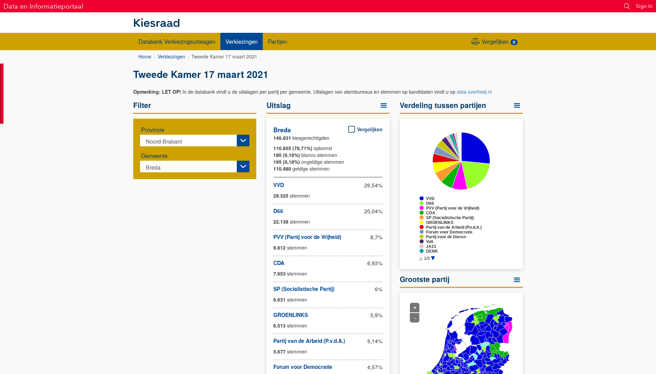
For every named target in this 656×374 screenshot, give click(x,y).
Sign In (644, 6)
